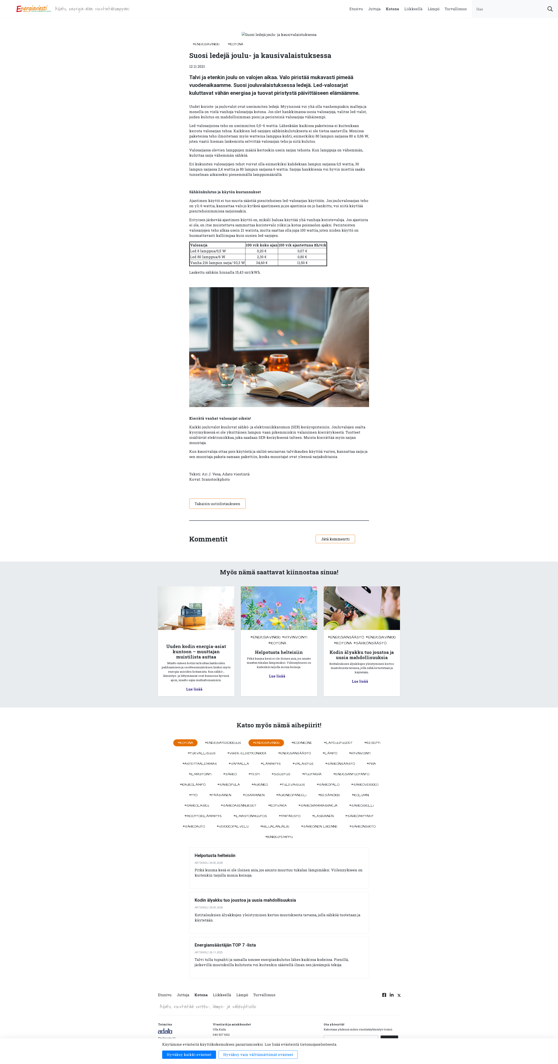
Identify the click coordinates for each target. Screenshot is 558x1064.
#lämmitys (271, 763)
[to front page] (33, 8)
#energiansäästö (346, 637)
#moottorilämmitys (203, 816)
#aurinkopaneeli (291, 795)
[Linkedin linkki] (392, 997)
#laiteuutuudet (338, 742)
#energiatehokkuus (223, 742)
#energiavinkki (206, 44)
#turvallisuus (202, 753)
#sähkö (230, 774)
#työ (193, 795)
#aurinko (260, 784)
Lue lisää (194, 689)
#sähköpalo (328, 784)
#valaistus (303, 763)
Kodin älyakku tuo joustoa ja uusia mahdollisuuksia (245, 900)
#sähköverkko (364, 784)
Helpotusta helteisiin (215, 855)
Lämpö (433, 9)
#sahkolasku (196, 805)
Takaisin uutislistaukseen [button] (217, 503)
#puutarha (312, 774)
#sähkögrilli (361, 805)
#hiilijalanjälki (274, 826)
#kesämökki (329, 795)
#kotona (235, 44)
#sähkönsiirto (362, 826)
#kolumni (360, 795)
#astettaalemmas (199, 763)
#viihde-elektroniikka (246, 753)
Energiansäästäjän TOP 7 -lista (225, 945)
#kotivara (277, 805)
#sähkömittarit (359, 816)
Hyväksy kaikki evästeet (189, 1054)
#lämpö (330, 753)
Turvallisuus (456, 9)
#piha (371, 763)
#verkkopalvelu (232, 826)
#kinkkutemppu (279, 837)
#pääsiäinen (220, 795)
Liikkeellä (413, 9)
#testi (254, 774)
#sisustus (281, 774)
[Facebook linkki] (384, 997)
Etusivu (356, 9)
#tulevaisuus (292, 784)
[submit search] (550, 9)
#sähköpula (228, 784)
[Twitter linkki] (398, 997)
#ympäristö (289, 816)
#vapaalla (239, 763)
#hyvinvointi (294, 637)
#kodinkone (301, 742)
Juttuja (374, 9)
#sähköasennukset (238, 805)
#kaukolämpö (193, 784)
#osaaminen (253, 795)
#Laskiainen (322, 816)
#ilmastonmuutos (250, 816)
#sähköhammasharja (317, 805)
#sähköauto (194, 826)
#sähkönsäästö (370, 643)
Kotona (392, 9)
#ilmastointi (200, 774)
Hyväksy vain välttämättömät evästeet (258, 1054)
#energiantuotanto (351, 774)
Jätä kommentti (335, 539)
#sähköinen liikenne (319, 826)
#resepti (372, 742)
